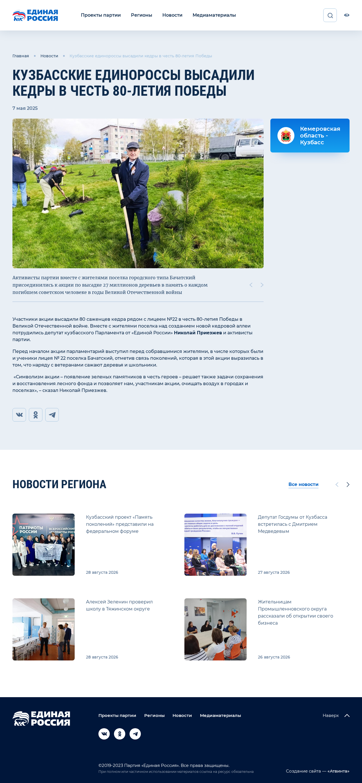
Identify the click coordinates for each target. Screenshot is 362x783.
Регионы (141, 15)
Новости (172, 15)
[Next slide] (262, 284)
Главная (20, 55)
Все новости (303, 484)
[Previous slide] (250, 284)
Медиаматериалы (214, 15)
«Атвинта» (338, 771)
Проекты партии (101, 15)
